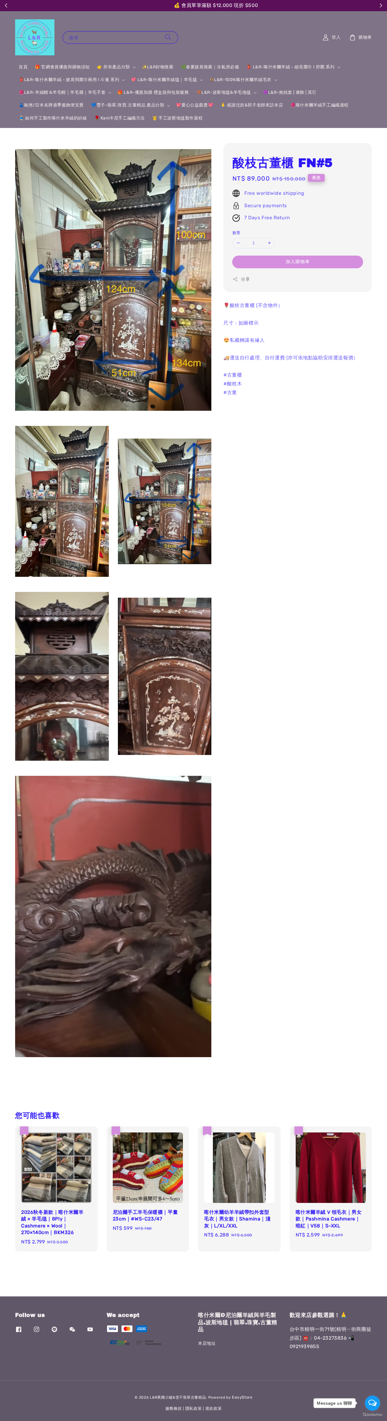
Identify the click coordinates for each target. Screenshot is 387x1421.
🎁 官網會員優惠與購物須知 (62, 67)
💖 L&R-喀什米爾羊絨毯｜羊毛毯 (164, 79)
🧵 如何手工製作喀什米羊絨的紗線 (53, 118)
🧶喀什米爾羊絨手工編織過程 (319, 105)
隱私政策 (193, 1408)
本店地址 (207, 1343)
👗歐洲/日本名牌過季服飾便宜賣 (51, 105)
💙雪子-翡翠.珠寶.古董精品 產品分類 (127, 105)
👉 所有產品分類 (113, 67)
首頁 (23, 67)
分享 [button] (245, 279)
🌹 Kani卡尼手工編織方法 (119, 118)
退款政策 (213, 1408)
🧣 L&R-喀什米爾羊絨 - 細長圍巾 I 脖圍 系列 (290, 67)
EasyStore (242, 1397)
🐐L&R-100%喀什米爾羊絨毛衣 (240, 79)
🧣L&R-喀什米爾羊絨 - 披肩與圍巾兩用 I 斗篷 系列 (69, 79)
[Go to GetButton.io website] (372, 1415)
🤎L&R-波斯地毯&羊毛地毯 (223, 92)
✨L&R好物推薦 (158, 67)
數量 (237, 232)
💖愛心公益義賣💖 (194, 105)
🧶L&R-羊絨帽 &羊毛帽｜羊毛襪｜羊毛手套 (62, 92)
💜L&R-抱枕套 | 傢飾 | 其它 (290, 92)
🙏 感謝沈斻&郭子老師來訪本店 (251, 105)
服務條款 (173, 1408)
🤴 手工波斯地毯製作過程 (177, 118)
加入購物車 (298, 261)
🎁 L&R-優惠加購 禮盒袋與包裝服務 (153, 92)
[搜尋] (168, 37)
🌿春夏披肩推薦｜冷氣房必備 (210, 67)
